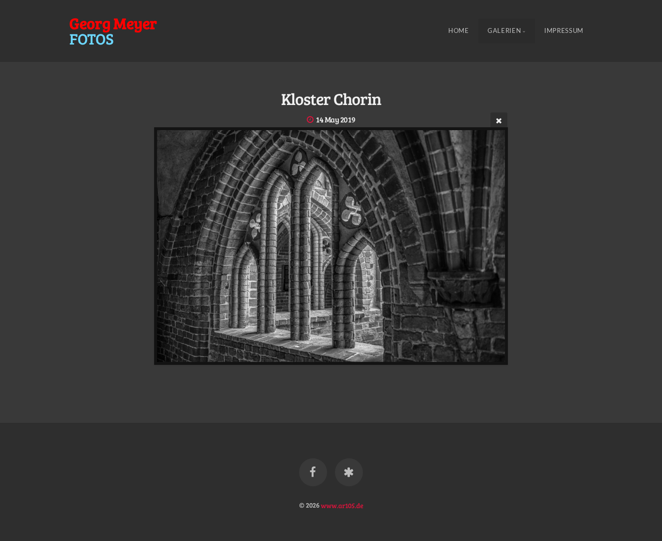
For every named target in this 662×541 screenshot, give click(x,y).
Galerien (504, 31)
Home (458, 31)
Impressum (563, 31)
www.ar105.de (342, 505)
